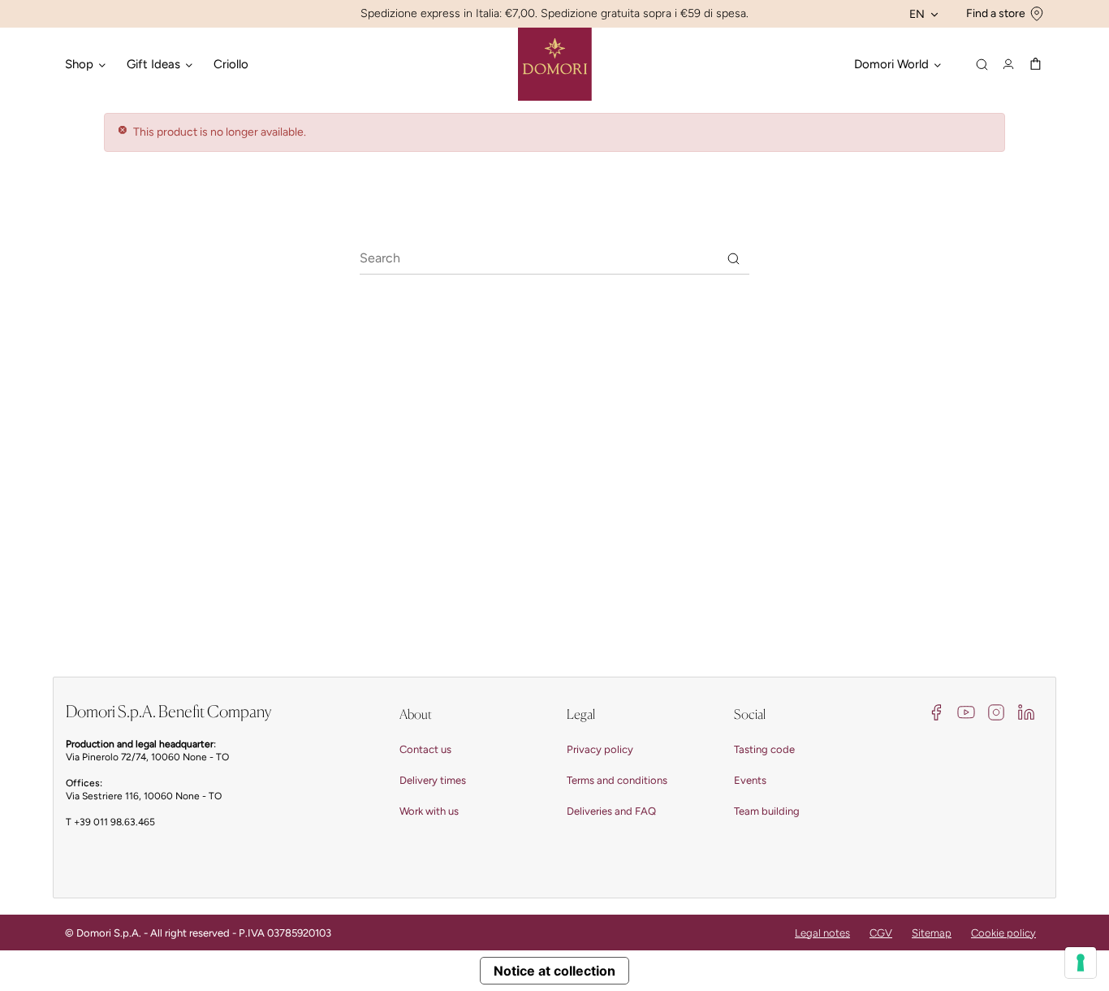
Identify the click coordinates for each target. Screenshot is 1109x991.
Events (750, 780)
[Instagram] (996, 711)
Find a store (995, 13)
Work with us (429, 811)
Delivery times (432, 780)
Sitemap (931, 933)
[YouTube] (966, 711)
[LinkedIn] (1026, 711)
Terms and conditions (617, 780)
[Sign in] (1008, 64)
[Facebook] (936, 711)
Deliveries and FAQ (611, 811)
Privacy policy (600, 749)
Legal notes (822, 933)
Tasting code (764, 749)
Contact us (425, 749)
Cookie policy (1003, 933)
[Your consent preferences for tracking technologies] (1080, 962)
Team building (767, 811)
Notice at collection (554, 971)
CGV (881, 933)
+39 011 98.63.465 (114, 822)
